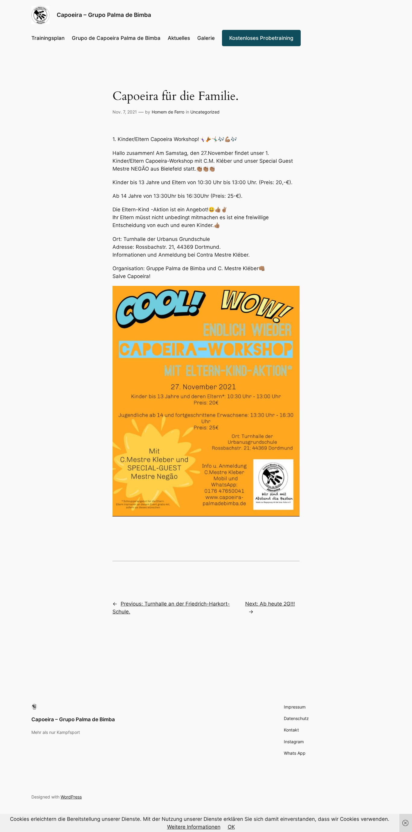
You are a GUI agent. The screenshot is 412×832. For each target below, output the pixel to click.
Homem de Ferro (168, 111)
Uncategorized (205, 111)
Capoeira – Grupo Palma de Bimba (73, 719)
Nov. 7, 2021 (125, 111)
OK (231, 827)
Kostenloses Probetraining (261, 38)
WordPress (71, 796)
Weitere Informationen (193, 827)
